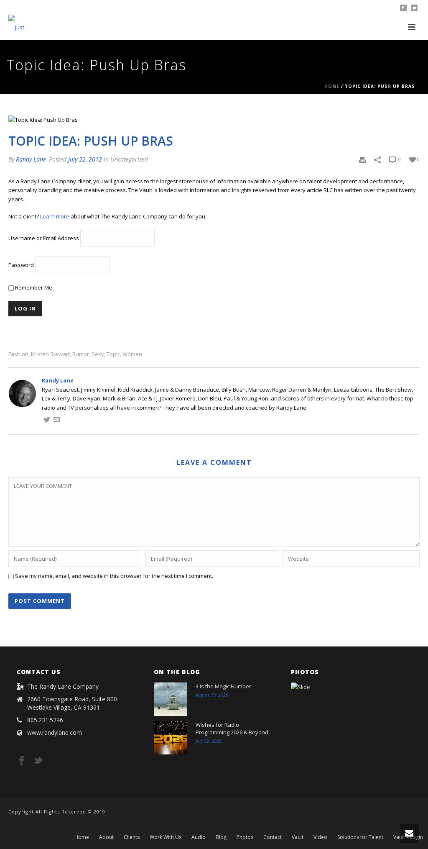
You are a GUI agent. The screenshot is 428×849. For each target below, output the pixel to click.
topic (113, 354)
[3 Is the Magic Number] (170, 699)
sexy (98, 354)
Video (320, 837)
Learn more (54, 216)
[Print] (362, 159)
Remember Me (33, 287)
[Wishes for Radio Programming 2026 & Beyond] (170, 737)
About (106, 837)
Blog (221, 837)
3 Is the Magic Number (223, 686)
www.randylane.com (54, 732)
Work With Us (165, 837)
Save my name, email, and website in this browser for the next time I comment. (114, 576)
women (132, 354)
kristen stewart (50, 354)
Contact (272, 837)
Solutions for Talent (360, 837)
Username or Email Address (43, 238)
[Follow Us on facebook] (22, 761)
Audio (198, 837)
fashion (18, 354)
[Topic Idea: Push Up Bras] (214, 119)
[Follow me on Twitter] (46, 421)
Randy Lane (31, 159)
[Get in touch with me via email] (57, 421)
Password (21, 265)
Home (331, 86)
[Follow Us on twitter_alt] (38, 761)
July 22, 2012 (85, 159)
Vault (297, 837)
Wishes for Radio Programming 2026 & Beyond (232, 728)
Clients (132, 837)
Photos (245, 837)
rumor (80, 354)
